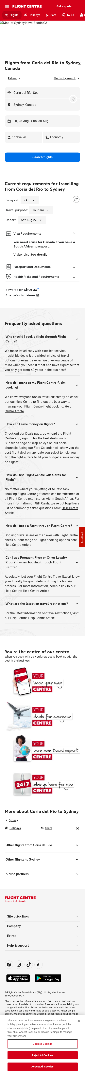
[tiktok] (29, 964)
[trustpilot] (38, 964)
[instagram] (19, 964)
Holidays (34, 15)
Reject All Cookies (42, 1055)
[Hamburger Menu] (7, 6)
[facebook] (9, 964)
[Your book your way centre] (42, 682)
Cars (53, 15)
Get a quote (64, 6)
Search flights (42, 157)
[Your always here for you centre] (42, 784)
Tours (70, 15)
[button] (23, 137)
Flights (13, 15)
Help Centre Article (18, 545)
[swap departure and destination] (73, 99)
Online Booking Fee (39, 1013)
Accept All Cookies (42, 1066)
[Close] (78, 1021)
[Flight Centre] (27, 6)
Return (12, 78)
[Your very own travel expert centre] (42, 750)
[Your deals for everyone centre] (42, 716)
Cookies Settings (42, 1043)
